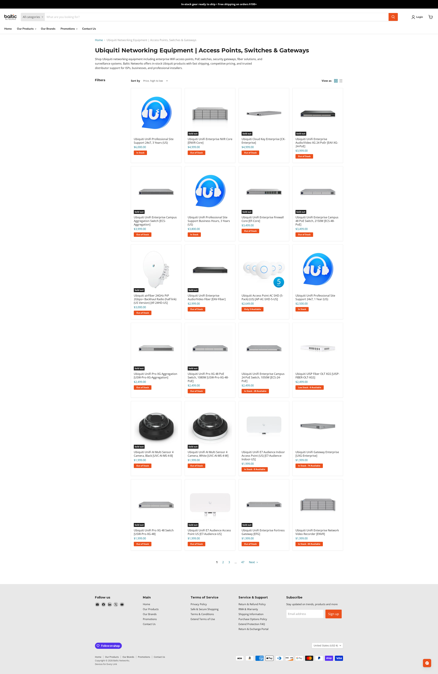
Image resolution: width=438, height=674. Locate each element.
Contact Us (89, 29)
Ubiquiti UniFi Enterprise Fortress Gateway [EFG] (263, 532)
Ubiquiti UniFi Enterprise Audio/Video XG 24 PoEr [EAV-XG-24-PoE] (316, 142)
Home (8, 29)
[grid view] (335, 80)
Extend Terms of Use (203, 619)
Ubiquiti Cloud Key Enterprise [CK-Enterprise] (263, 141)
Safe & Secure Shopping (204, 609)
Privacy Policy (199, 604)
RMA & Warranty (248, 609)
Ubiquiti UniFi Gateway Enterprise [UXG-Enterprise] (317, 454)
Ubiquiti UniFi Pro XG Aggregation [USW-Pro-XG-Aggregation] (155, 375)
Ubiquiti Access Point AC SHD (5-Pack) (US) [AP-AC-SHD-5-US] (262, 297)
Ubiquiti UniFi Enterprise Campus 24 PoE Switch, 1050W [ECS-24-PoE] (263, 377)
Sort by (135, 80)
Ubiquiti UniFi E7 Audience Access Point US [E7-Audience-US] (209, 532)
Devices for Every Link (106, 664)
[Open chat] (427, 663)
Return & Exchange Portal (253, 629)
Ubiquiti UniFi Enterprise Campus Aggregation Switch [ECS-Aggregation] (155, 220)
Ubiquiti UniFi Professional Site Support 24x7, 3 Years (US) (153, 141)
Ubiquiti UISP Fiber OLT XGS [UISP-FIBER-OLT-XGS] (317, 375)
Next (252, 562)
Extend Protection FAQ (252, 624)
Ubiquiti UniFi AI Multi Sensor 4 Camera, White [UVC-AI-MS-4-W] (208, 454)
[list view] (340, 80)
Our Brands (48, 29)
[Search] (393, 17)
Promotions (68, 29)
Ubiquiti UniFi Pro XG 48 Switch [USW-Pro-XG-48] (154, 532)
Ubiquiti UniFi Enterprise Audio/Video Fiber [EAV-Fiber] (207, 297)
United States (326, 645)
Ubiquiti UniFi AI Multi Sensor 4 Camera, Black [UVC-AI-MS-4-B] (153, 454)
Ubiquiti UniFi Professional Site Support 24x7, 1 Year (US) (315, 297)
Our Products (25, 29)
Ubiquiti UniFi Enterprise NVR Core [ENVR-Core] (210, 141)
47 (242, 562)
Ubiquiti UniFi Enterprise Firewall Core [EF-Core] (263, 219)
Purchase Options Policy (253, 619)
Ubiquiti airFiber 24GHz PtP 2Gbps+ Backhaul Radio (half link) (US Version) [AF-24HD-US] (155, 299)
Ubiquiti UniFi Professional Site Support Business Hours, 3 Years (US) (209, 220)
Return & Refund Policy (252, 604)
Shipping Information (251, 614)
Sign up (333, 614)
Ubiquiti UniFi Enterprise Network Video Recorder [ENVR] (317, 532)
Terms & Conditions (202, 614)
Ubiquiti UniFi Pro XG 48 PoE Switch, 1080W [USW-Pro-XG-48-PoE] (208, 377)
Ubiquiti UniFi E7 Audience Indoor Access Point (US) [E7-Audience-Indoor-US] (263, 455)
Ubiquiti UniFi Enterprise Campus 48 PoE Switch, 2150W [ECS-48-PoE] (316, 220)
